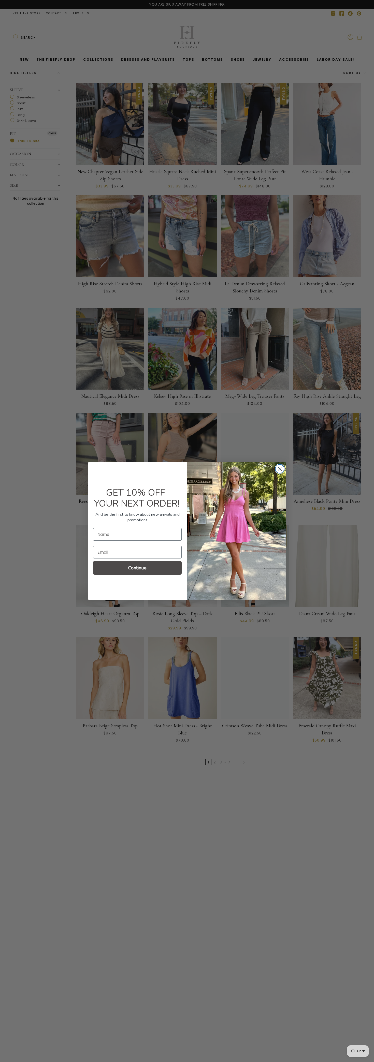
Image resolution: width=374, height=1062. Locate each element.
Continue (137, 568)
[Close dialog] (279, 468)
